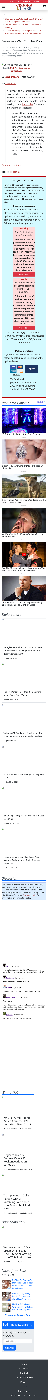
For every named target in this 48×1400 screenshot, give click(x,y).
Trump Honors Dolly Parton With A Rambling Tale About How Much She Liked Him (16, 1202)
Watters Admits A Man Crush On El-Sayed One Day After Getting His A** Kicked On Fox (17, 1252)
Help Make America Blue (17, 1315)
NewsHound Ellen (10, 1129)
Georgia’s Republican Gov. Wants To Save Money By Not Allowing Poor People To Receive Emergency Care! (22, 650)
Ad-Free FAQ (26, 339)
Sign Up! (9, 1348)
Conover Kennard (10, 1169)
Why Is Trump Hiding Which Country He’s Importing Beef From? (17, 1121)
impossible (27, 104)
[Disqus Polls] (24, 931)
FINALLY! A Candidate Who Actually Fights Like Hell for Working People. (22, 1307)
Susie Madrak (12, 76)
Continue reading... (11, 165)
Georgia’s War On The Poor (22, 41)
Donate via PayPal (31, 369)
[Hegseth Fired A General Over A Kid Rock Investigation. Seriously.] (18, 1143)
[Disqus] (24, 990)
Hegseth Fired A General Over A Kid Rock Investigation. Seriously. (15, 1159)
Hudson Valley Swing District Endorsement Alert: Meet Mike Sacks (21, 1296)
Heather (6, 1262)
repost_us (15, 171)
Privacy (24, 1381)
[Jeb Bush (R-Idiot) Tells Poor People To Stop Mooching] (24, 799)
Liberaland (10, 83)
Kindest (16, 374)
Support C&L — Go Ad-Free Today (24, 1)
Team (24, 1363)
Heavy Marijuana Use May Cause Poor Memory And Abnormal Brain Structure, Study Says (22, 860)
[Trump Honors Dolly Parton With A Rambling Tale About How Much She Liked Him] (18, 1183)
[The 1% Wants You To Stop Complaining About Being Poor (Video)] (24, 675)
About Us (24, 1368)
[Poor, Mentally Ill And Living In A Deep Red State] (24, 758)
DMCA (24, 1386)
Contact (24, 1372)
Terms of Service (30, 895)
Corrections (24, 1390)
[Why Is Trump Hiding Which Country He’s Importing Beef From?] (18, 1105)
